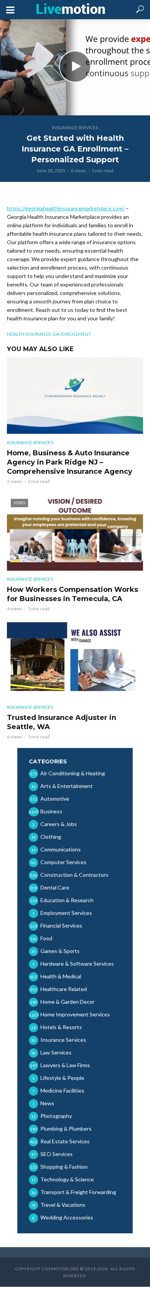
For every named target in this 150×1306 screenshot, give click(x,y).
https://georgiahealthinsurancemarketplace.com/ (66, 208)
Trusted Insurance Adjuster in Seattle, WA (61, 722)
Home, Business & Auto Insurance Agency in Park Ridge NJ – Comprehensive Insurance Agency (69, 462)
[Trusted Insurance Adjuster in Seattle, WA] (75, 660)
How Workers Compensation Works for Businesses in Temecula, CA (72, 594)
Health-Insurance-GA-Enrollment (49, 334)
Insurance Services (75, 127)
